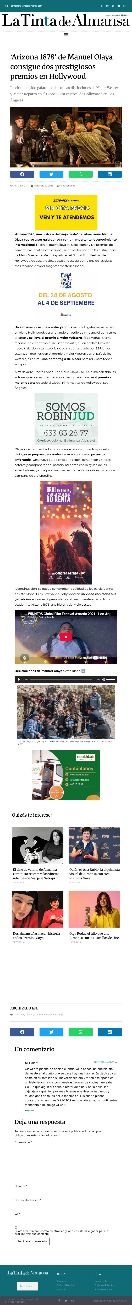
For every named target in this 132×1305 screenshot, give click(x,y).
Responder (30, 1110)
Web (17, 1214)
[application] (66, 679)
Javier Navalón (120, 1300)
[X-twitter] (113, 5)
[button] (66, 34)
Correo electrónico (28, 1200)
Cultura (29, 1014)
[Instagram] (107, 5)
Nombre (21, 1186)
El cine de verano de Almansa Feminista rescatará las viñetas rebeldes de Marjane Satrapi (36, 874)
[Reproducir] (19, 679)
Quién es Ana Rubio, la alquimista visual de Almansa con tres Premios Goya (94, 874)
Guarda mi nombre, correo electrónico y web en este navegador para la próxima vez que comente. (61, 1232)
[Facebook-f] (101, 5)
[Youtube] (118, 5)
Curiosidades (41, 1014)
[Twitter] (66, 1300)
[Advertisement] (73, 973)
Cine (22, 1014)
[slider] (111, 679)
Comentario (23, 1142)
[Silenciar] (103, 679)
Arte (16, 1014)
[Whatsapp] (124, 5)
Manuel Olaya (56, 1014)
